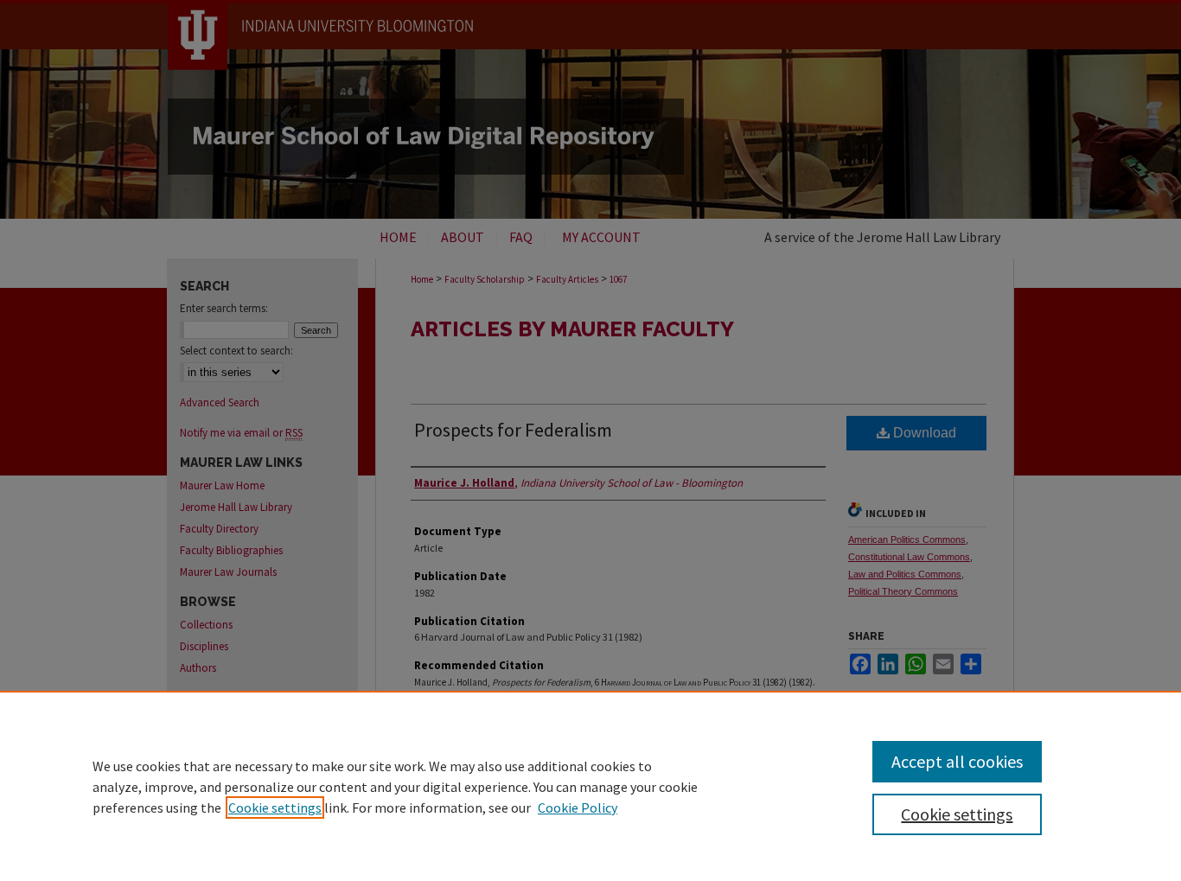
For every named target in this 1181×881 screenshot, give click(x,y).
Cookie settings (275, 807)
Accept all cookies (957, 761)
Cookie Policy (577, 807)
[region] (590, 786)
